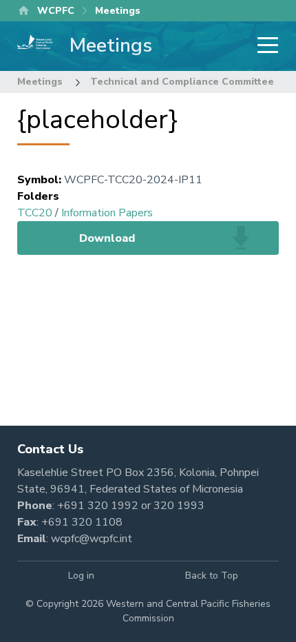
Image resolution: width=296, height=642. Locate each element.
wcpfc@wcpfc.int (91, 538)
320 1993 (179, 505)
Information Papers (107, 212)
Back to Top (211, 575)
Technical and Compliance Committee (182, 81)
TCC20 (34, 212)
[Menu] (264, 46)
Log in (81, 575)
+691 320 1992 (97, 505)
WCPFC (55, 10)
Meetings (40, 81)
